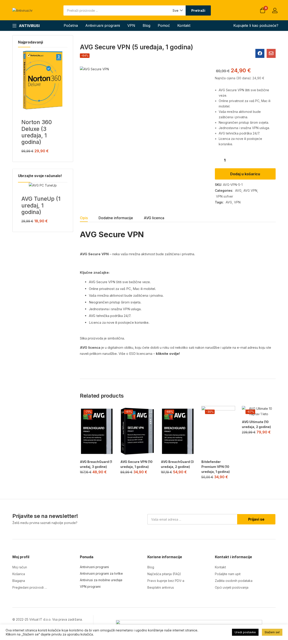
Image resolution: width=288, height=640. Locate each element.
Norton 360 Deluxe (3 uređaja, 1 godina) (36, 132)
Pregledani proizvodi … (29, 587)
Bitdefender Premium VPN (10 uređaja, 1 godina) (215, 467)
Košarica (18, 574)
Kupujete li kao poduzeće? (255, 25)
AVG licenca (154, 218)
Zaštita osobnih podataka (233, 581)
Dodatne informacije (116, 218)
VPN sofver (224, 196)
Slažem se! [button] (272, 632)
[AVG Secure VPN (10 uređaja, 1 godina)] (137, 431)
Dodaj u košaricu (245, 174)
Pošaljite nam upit (228, 574)
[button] (177, 10)
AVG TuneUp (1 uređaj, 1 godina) (41, 205)
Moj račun (19, 567)
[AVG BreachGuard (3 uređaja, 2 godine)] (178, 431)
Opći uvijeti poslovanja (231, 587)
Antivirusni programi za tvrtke (101, 573)
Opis (84, 218)
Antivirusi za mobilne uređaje (101, 580)
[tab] (89, 218)
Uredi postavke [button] (245, 632)
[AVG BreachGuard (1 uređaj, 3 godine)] (97, 431)
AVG (238, 190)
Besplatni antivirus (160, 587)
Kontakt (183, 25)
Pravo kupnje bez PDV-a (165, 581)
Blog (146, 25)
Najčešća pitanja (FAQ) (164, 574)
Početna (71, 25)
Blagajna (18, 581)
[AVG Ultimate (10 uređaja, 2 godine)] (259, 411)
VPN (131, 25)
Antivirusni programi (102, 25)
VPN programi (90, 586)
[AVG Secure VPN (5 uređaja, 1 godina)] (259, 53)
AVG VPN (250, 190)
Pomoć (164, 25)
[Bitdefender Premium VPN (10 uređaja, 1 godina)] (218, 431)
